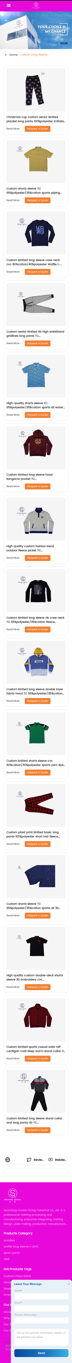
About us (10, 1312)
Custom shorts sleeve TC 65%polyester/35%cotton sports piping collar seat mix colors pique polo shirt (33, 192)
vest (6, 1259)
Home (13, 55)
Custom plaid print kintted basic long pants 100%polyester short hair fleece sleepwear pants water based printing (33, 836)
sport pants (12, 1253)
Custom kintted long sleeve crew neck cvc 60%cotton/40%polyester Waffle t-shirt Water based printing (33, 264)
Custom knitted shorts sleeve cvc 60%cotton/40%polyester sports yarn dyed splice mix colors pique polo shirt (36, 765)
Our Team (11, 1324)
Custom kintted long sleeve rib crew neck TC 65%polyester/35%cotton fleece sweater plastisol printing (35, 621)
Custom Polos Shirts (17, 1276)
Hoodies (9, 1240)
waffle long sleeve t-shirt (21, 1246)
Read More (13, 129)
